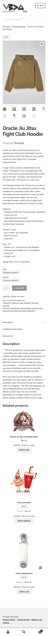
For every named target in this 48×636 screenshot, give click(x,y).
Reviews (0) (8, 336)
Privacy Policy (9, 620)
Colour (6, 277)
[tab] (24, 322)
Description (8, 322)
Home (7, 27)
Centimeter (24, 262)
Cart (37, 630)
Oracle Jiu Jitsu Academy (21, 303)
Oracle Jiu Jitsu (17, 296)
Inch (16, 262)
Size (4, 269)
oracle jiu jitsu (37, 308)
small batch (30, 311)
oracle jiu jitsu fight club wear (14, 311)
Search (24, 632)
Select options (24, 521)
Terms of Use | (24, 620)
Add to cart (19, 288)
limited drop (15, 308)
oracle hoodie (26, 308)
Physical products (19, 27)
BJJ (8, 308)
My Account (8, 632)
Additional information (13, 329)
